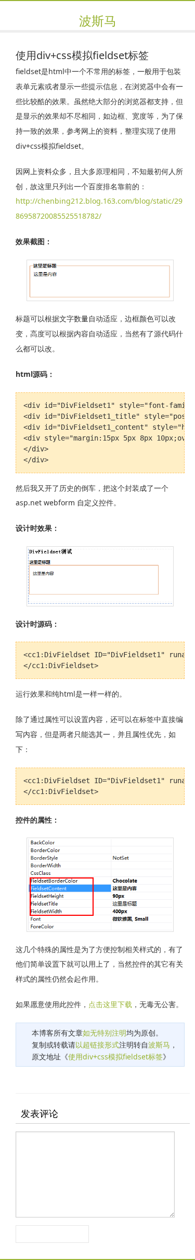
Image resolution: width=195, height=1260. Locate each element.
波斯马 (97, 20)
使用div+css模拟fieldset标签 (115, 1056)
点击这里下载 (110, 1004)
